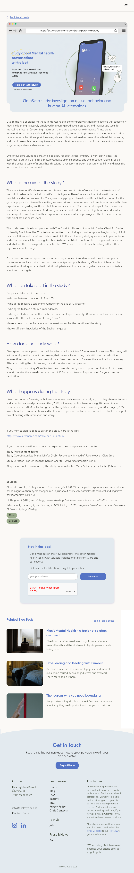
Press (53, 840)
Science (13, 521)
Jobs (52, 825)
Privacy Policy (58, 807)
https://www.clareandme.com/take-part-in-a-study (35, 436)
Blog (52, 791)
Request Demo (67, 765)
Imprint (54, 799)
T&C (52, 803)
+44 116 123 (113, 831)
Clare (12, 515)
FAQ (52, 795)
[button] (125, 6)
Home (53, 787)
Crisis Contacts (59, 810)
